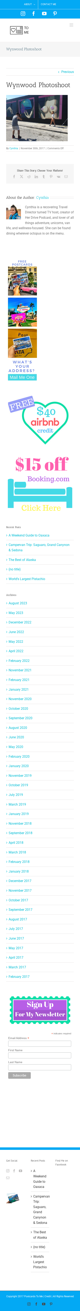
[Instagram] (7, 1170)
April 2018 (16, 843)
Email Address (18, 1038)
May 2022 (16, 642)
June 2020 (16, 737)
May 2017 (16, 948)
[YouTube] (20, 1170)
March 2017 (17, 967)
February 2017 (19, 977)
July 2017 (16, 929)
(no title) (15, 569)
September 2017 (20, 910)
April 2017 (16, 958)
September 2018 (20, 833)
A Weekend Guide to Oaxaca (29, 535)
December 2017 (20, 881)
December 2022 (20, 622)
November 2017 (20, 890)
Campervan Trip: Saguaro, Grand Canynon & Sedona (40, 1209)
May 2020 (16, 747)
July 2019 (16, 795)
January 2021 (19, 689)
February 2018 (19, 862)
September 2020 (20, 718)
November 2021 (20, 670)
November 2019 (20, 776)
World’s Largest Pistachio (27, 579)
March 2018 (17, 852)
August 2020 (18, 728)
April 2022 (16, 651)
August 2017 (18, 919)
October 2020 (18, 709)
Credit (48, 1296)
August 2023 (18, 603)
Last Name (15, 1062)
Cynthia (13, 148)
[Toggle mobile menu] (72, 25)
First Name (15, 1050)
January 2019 (19, 814)
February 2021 (19, 680)
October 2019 (18, 785)
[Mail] (7, 1177)
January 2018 (19, 871)
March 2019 (17, 804)
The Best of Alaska (22, 560)
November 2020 (20, 699)
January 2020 (19, 766)
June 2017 (16, 938)
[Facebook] (14, 1170)
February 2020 (19, 756)
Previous (67, 72)
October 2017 (18, 900)
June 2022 (16, 632)
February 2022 (19, 661)
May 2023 (16, 613)
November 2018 (20, 823)
